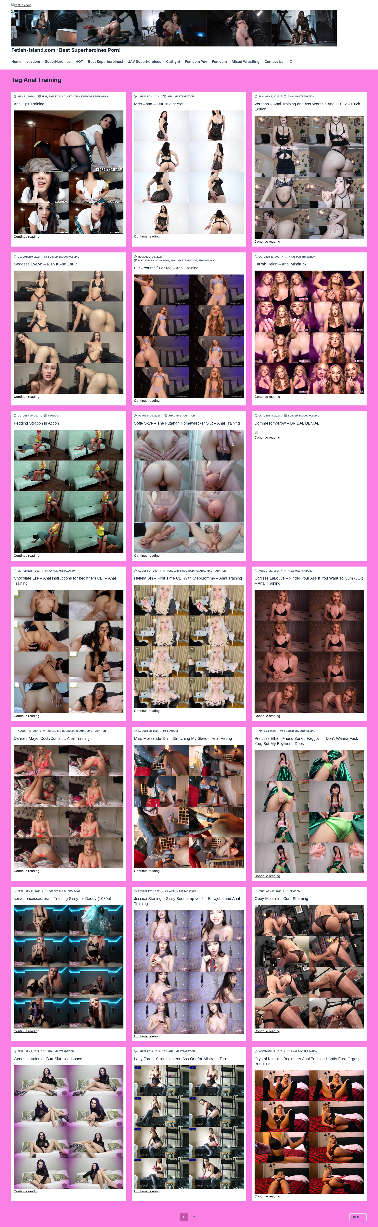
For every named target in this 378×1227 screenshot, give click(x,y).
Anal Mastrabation (180, 96)
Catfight (173, 61)
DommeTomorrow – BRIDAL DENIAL (287, 423)
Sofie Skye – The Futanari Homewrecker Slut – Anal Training (187, 423)
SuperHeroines (58, 61)
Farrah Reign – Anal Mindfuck (280, 264)
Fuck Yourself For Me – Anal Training (166, 268)
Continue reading (26, 236)
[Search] (291, 61)
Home (16, 61)
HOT (79, 61)
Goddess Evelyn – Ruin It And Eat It (45, 264)
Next (356, 1217)
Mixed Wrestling (245, 61)
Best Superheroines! (105, 61)
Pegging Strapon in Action (36, 423)
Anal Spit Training (29, 104)
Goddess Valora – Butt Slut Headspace (48, 1059)
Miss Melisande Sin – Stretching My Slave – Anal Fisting (183, 738)
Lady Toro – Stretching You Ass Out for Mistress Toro (180, 1059)
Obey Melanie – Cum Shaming (281, 898)
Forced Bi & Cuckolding (64, 96)
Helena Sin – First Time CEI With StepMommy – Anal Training (188, 578)
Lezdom (33, 61)
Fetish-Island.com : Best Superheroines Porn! (66, 50)
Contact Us (273, 61)
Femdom (219, 61)
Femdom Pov (196, 61)
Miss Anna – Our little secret (158, 104)
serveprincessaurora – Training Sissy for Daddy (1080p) (62, 898)
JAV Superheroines (144, 61)
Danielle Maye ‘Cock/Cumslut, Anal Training (52, 738)
